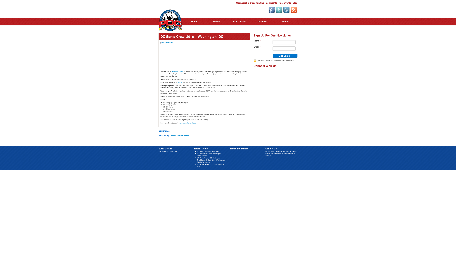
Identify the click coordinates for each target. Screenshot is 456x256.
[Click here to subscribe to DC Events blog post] (293, 9)
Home (193, 21)
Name (257, 40)
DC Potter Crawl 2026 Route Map (208, 158)
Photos (285, 21)
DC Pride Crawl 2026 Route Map (208, 151)
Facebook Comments (179, 135)
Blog (295, 2)
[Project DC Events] (170, 20)
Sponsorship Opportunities (250, 2)
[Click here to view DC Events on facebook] (271, 9)
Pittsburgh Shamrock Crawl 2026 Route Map (210, 165)
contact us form (281, 153)
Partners (262, 21)
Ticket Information (239, 148)
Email (257, 47)
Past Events (285, 2)
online (180, 82)
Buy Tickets (239, 21)
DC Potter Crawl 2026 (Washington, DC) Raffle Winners (210, 154)
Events (216, 21)
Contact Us (271, 2)
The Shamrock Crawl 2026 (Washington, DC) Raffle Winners (211, 161)
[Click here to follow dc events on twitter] (279, 9)
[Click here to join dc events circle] (286, 9)
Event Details (165, 148)
